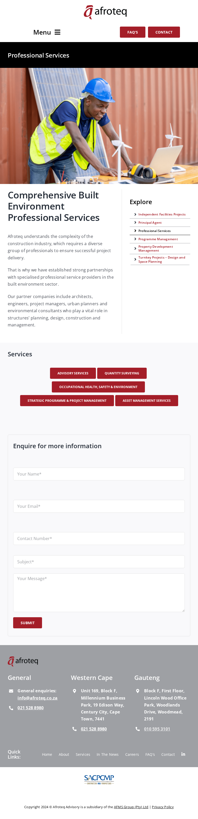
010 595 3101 (157, 729)
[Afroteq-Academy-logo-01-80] (23, 658)
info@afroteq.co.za (37, 698)
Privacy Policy (163, 807)
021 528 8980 (31, 708)
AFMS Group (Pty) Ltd (131, 807)
